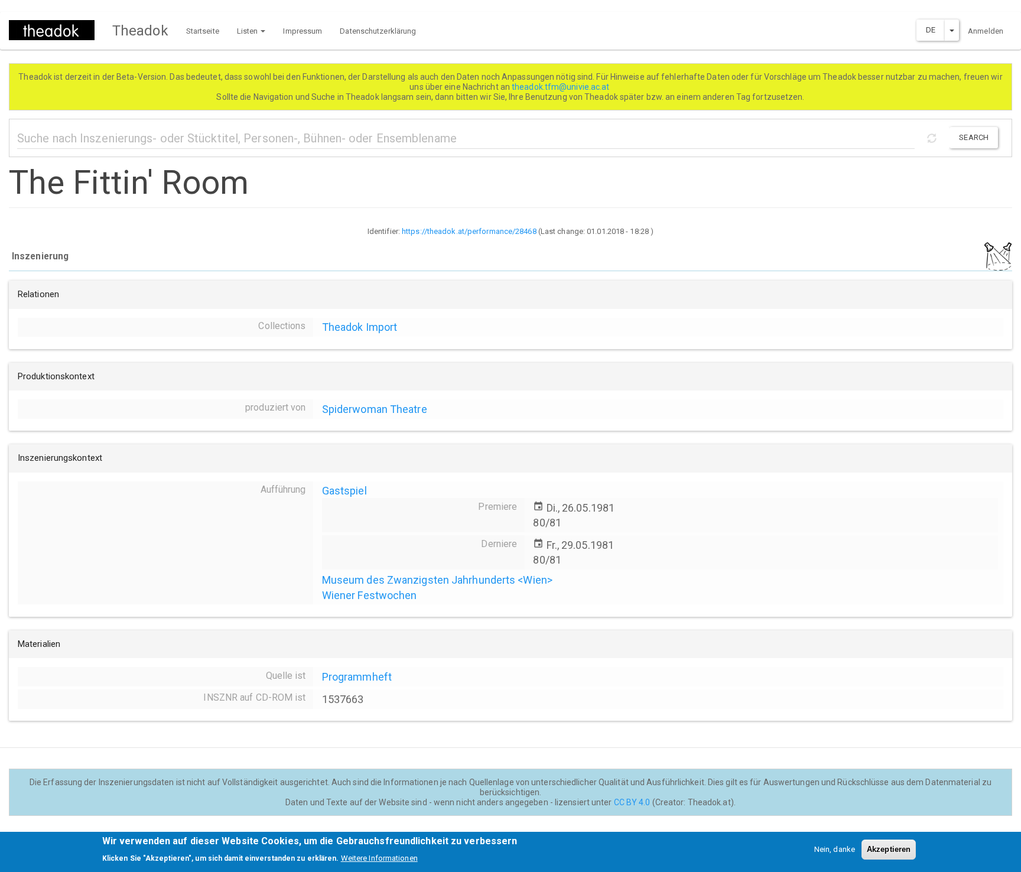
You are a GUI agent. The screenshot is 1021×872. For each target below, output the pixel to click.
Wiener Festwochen (369, 595)
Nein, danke (834, 849)
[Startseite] (56, 30)
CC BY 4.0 (632, 802)
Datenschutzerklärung (378, 31)
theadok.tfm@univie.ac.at (562, 87)
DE (930, 29)
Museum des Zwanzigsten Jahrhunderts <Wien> (437, 580)
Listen (248, 31)
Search (974, 137)
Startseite (202, 31)
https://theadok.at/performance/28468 (469, 231)
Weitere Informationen (379, 857)
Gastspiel (344, 490)
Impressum (302, 31)
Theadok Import (359, 327)
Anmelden (985, 31)
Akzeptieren (889, 849)
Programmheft (357, 677)
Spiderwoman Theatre (374, 409)
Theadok (140, 30)
